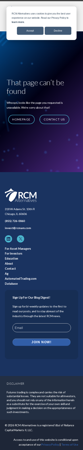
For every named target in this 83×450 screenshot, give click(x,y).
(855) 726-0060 (15, 221)
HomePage (21, 119)
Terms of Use (69, 444)
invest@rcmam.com (18, 228)
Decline (58, 30)
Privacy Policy (50, 444)
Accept (30, 30)
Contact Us (54, 119)
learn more (18, 22)
